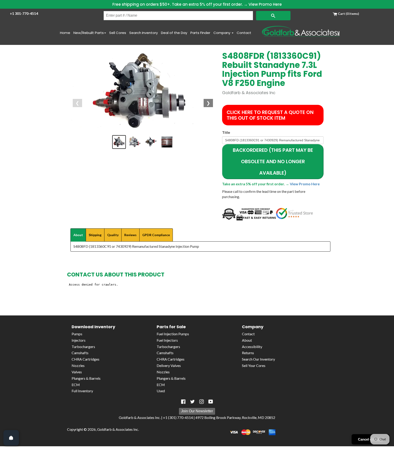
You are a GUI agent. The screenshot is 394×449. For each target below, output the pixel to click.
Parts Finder (200, 32)
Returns (248, 353)
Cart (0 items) (348, 13)
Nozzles (78, 365)
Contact (244, 32)
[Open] (11, 438)
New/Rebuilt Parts (88, 32)
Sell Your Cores (253, 365)
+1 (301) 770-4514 (178, 417)
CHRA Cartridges (85, 359)
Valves (77, 372)
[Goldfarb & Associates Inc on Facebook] (183, 401)
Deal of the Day (174, 32)
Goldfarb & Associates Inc (117, 429)
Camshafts (80, 353)
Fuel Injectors (167, 340)
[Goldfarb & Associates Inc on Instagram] (201, 401)
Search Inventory (143, 32)
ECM (76, 384)
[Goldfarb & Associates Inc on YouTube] (210, 401)
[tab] (78, 235)
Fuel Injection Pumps (173, 334)
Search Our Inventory (258, 359)
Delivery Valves (169, 365)
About (247, 340)
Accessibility (252, 346)
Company (222, 32)
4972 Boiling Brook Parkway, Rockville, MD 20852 (235, 417)
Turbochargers (83, 346)
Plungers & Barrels (86, 378)
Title (226, 132)
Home (65, 32)
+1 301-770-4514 (24, 13)
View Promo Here (265, 4)
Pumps (77, 334)
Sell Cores (117, 32)
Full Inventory (82, 391)
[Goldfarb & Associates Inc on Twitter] (192, 401)
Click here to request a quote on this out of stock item (270, 115)
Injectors (79, 340)
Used (161, 391)
